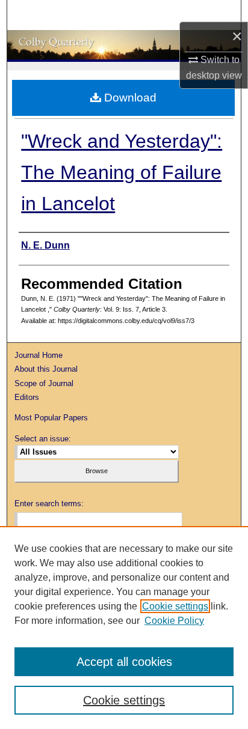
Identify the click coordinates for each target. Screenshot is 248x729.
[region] (124, 627)
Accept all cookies (124, 661)
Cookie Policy (174, 621)
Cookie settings (175, 606)
